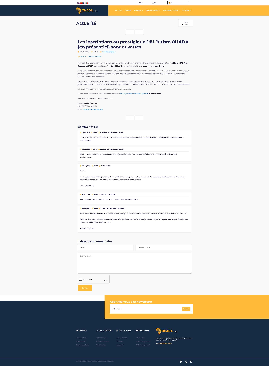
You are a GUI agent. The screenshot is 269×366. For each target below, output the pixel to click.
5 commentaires (108, 52)
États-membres (82, 345)
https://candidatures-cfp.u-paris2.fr (134, 94)
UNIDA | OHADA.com (83, 361)
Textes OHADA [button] (152, 10)
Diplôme (83, 57)
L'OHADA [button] (138, 10)
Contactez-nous (165, 344)
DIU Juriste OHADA (95, 57)
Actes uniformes (102, 341)
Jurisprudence (121, 338)
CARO (147, 345)
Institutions (80, 341)
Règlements (101, 345)
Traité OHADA (101, 338)
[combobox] (178, 2)
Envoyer (85, 288)
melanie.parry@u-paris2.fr (93, 109)
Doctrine (119, 341)
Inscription (159, 2)
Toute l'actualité (185, 23)
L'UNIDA (128, 10)
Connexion (145, 2)
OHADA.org (140, 338)
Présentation (81, 338)
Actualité (187, 10)
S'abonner (186, 309)
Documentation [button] (170, 10)
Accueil (118, 10)
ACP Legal (140, 345)
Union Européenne (143, 341)
